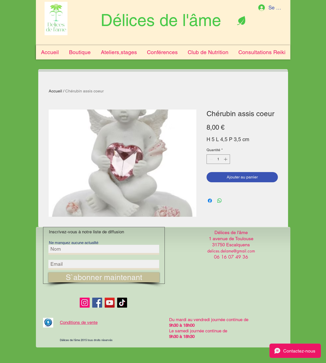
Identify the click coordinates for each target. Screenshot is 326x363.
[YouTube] (110, 303)
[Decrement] (210, 159)
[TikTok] (122, 303)
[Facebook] (97, 303)
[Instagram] (85, 303)
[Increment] (226, 159)
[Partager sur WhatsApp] (219, 201)
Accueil (55, 91)
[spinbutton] (218, 159)
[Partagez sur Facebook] (210, 201)
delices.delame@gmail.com (231, 251)
